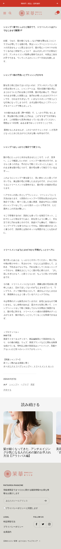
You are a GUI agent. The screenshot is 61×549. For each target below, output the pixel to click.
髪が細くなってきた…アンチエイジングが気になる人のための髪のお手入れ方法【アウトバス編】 (27, 452)
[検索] (10, 13)
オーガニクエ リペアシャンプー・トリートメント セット (28, 366)
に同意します (22, 508)
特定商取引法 (9, 521)
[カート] (56, 13)
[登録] (45, 501)
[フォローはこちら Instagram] (49, 524)
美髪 (32, 384)
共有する (7, 390)
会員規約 (7, 532)
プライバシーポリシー (16, 508)
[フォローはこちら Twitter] (43, 524)
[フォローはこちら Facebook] (36, 524)
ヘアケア (25, 384)
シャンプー (14, 384)
